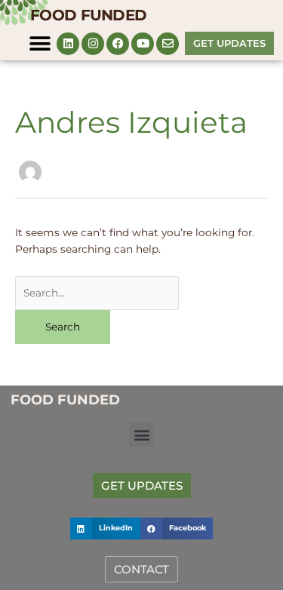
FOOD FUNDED (88, 15)
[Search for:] (97, 293)
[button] (40, 43)
